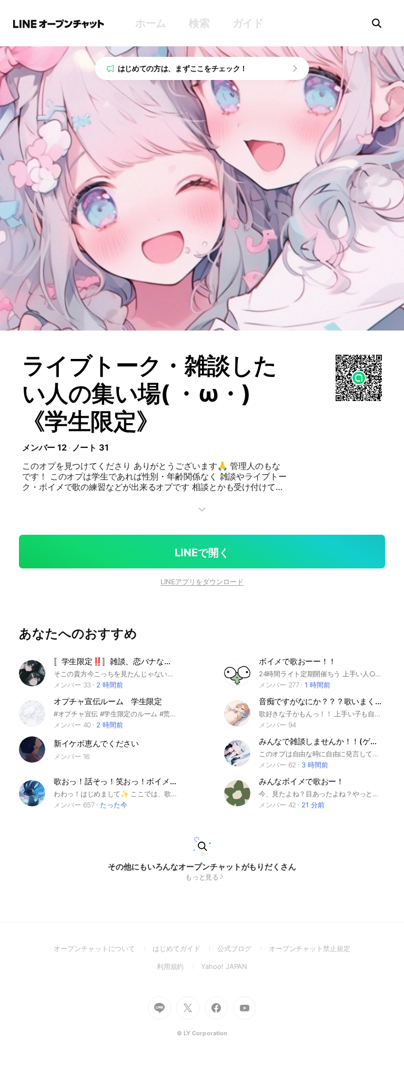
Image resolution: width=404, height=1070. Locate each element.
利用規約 (179, 966)
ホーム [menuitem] (150, 23)
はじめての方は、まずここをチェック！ (183, 68)
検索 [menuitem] (199, 23)
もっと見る (202, 877)
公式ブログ (242, 948)
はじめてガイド (185, 948)
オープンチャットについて (103, 948)
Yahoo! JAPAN (224, 966)
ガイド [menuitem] (248, 23)
